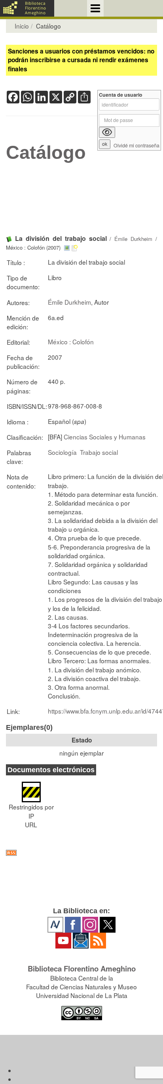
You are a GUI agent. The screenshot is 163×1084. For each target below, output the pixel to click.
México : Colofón (71, 341)
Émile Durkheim (133, 238)
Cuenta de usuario (120, 95)
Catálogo (46, 152)
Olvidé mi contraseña (136, 145)
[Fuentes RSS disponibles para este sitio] (81, 853)
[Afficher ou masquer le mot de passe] (107, 132)
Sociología (62, 452)
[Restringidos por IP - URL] (31, 788)
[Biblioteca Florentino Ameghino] (27, 8)
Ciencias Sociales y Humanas (105, 436)
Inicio (22, 25)
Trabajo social (99, 452)
